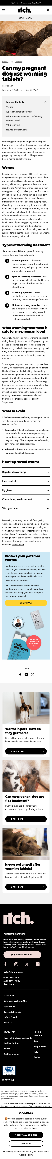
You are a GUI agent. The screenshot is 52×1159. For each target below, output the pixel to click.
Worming (6, 61)
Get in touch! (18, 544)
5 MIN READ (17, 819)
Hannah (9, 85)
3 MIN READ (17, 886)
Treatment (18, 61)
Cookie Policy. (26, 1154)
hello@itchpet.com (13, 971)
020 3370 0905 (11, 977)
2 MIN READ (17, 751)
